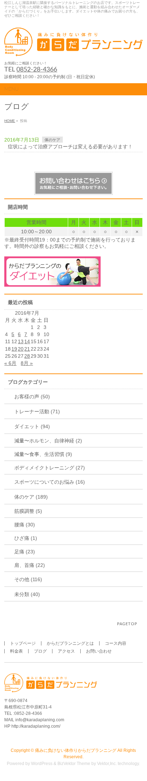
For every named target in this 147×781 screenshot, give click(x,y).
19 (14, 349)
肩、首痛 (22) (29, 565)
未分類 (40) (27, 594)
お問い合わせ (99, 651)
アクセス (66, 651)
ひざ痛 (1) (25, 538)
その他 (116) (28, 579)
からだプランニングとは (70, 643)
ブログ (40, 651)
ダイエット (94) (32, 426)
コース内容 (115, 643)
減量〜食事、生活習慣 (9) (43, 454)
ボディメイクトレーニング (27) (49, 468)
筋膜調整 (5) (28, 511)
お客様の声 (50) (32, 396)
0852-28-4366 (36, 70)
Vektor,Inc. (107, 763)
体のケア (52, 140)
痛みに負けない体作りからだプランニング (75, 750)
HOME (9, 121)
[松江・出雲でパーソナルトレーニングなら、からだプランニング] (73, 49)
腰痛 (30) (24, 524)
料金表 (16, 651)
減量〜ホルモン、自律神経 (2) (48, 440)
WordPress (41, 763)
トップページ (23, 643)
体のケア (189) (31, 497)
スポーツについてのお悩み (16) (49, 482)
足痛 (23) (24, 551)
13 (21, 341)
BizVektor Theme (73, 763)
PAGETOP (127, 624)
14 (27, 341)
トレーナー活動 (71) (37, 411)
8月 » (27, 363)
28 (27, 356)
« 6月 (10, 363)
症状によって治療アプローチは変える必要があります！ (70, 146)
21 (27, 349)
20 (21, 349)
